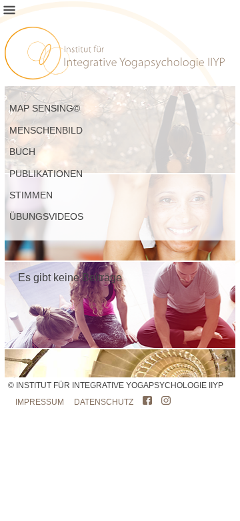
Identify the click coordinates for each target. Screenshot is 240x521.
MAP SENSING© (44, 108)
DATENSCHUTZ (103, 402)
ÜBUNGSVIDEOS (46, 216)
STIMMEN (31, 195)
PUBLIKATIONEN (46, 173)
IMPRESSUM (39, 402)
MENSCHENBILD (46, 130)
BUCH (22, 151)
